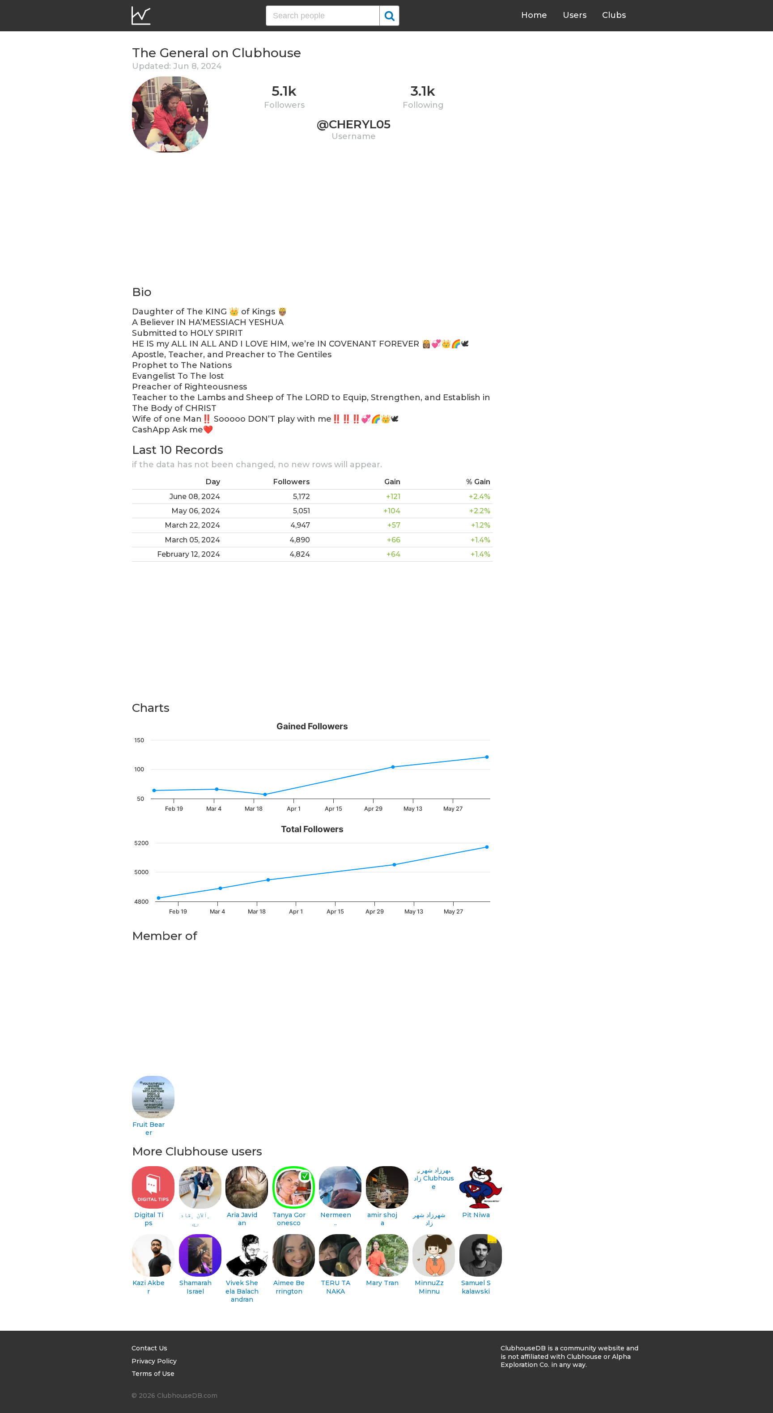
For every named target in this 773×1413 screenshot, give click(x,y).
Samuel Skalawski (476, 1287)
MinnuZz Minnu (429, 1287)
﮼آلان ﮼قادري (195, 1219)
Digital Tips (148, 1219)
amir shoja (382, 1219)
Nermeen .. (335, 1219)
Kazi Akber (148, 1287)
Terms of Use (153, 1374)
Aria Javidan (242, 1219)
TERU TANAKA (335, 1287)
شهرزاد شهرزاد (429, 1219)
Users (574, 15)
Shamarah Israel (195, 1287)
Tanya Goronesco (289, 1219)
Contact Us (149, 1348)
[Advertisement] (312, 221)
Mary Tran (382, 1283)
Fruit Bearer (148, 1129)
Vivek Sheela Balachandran (242, 1291)
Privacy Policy (154, 1361)
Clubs (614, 15)
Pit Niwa (476, 1215)
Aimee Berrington (289, 1287)
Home (534, 15)
